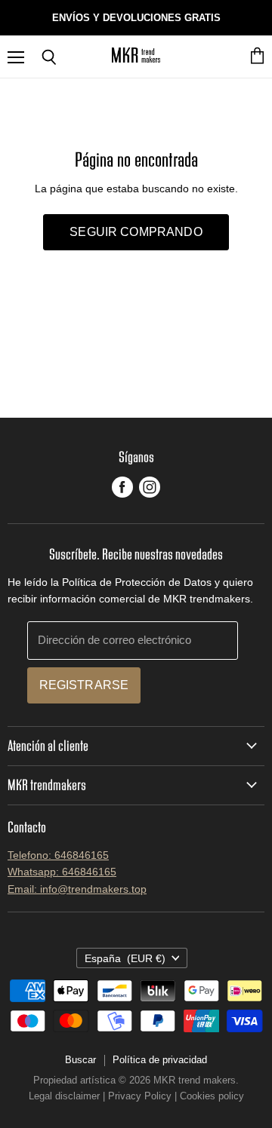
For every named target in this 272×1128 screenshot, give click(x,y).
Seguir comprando (136, 231)
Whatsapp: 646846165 (62, 872)
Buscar (80, 1059)
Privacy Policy (140, 1096)
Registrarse (84, 685)
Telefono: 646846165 (58, 855)
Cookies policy (212, 1096)
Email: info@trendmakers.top (77, 889)
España (125, 958)
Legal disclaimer (64, 1096)
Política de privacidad (160, 1059)
